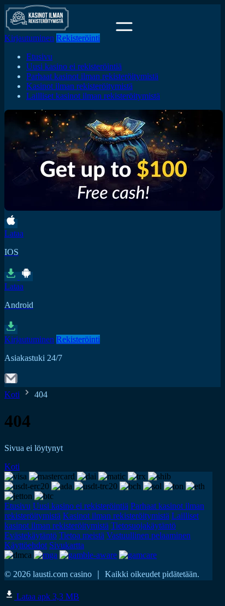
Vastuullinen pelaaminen (148, 535)
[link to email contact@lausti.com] (10, 382)
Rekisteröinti (78, 38)
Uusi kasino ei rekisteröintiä (74, 66)
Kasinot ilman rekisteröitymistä (79, 86)
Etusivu (39, 56)
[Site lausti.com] (59, 28)
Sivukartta (66, 545)
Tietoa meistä (81, 535)
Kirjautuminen (29, 38)
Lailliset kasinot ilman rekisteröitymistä (93, 95)
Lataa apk (46, 596)
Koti (12, 394)
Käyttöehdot (25, 545)
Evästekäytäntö (30, 535)
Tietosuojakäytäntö (143, 525)
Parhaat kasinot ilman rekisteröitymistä (92, 76)
